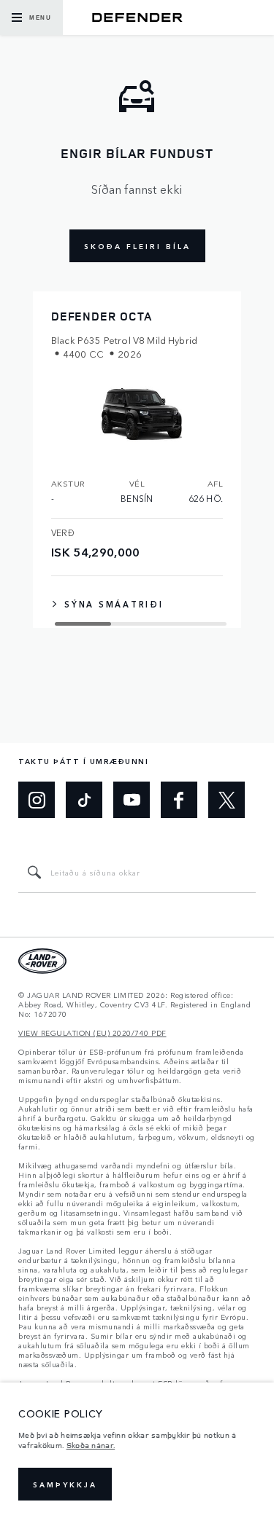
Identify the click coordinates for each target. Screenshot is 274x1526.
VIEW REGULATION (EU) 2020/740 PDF (92, 1033)
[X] (226, 800)
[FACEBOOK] (179, 800)
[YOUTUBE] (131, 800)
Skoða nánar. (90, 1445)
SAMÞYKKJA (65, 1484)
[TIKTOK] (84, 800)
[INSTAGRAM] (36, 800)
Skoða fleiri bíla (137, 246)
